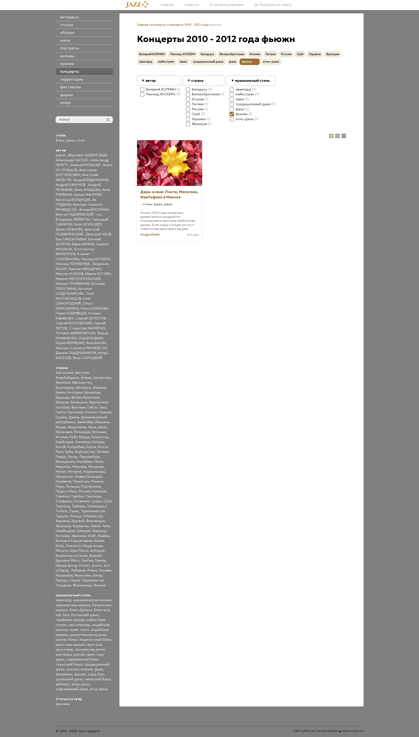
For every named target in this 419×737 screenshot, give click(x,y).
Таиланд (63, 506)
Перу (60, 486)
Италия (62, 437)
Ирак (92, 427)
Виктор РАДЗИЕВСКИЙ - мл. (79, 214)
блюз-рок (102, 610)
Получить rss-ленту (275, 5)
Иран (102, 427)
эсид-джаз (81, 684)
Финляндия (95, 521)
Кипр (60, 546)
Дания (73, 417)
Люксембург (89, 457)
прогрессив (84, 649)
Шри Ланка (79, 550)
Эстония (63, 536)
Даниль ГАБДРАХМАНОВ (76, 353)
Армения (63, 382)
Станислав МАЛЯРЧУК (87, 328)
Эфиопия (78, 536)
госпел (61, 625)
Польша (72, 486)
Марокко (63, 467)
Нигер (97, 575)
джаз (70, 140)
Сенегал (62, 496)
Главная (167, 5)
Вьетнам (78, 407)
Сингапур (93, 496)
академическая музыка (92, 600)
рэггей (79, 654)
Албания (97, 550)
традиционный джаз (208, 62)
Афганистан (82, 382)
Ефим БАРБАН (83, 244)
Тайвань (78, 506)
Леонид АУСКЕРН (95, 259)
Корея (91, 447)
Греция (105, 412)
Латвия (102, 452)
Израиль (102, 422)
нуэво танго (79, 630)
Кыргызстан (85, 452)
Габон (92, 407)
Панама (97, 481)
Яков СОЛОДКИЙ (87, 358)
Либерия (78, 570)
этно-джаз (99, 689)
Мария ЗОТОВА (98, 274)
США (107, 501)
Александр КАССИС (72, 160)
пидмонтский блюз (95, 639)
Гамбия (87, 560)
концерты (158, 25)
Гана (102, 407)
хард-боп (96, 674)
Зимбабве (85, 422)
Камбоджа (65, 442)
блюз (60, 140)
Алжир (86, 378)
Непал (61, 471)
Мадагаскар (93, 546)
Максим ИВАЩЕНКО (85, 269)
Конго (97, 565)
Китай (61, 447)
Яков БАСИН (96, 343)
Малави (105, 570)
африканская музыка (73, 605)
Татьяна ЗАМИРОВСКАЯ (75, 333)
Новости (192, 5)
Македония (65, 461)
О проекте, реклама (227, 5)
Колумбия (76, 447)
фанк (99, 669)
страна (197, 80)
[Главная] (138, 5)
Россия (84, 491)
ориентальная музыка (88, 635)
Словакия (63, 501)
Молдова (96, 467)
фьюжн (80, 674)
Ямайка (103, 536)
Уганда (75, 516)
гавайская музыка (70, 620)
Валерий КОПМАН (94, 209)
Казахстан (100, 437)
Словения (81, 501)
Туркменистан (93, 511)
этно (81, 140)
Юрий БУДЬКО (91, 338)
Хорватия (81, 526)
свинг (90, 654)
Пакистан (81, 481)
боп (66, 615)
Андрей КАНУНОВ (71, 185)
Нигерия (74, 471)
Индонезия (77, 427)
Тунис (74, 511)
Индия (61, 427)
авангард (63, 600)
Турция (62, 516)
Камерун (82, 442)
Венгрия (62, 402)
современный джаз (72, 689)
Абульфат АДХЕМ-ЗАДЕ (88, 155)
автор (150, 80)
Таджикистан (93, 580)
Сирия (75, 580)
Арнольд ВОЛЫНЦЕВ (73, 200)
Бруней (95, 556)
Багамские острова (72, 556)
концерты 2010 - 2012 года (188, 25)
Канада (98, 442)
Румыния (99, 491)
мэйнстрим (96, 620)
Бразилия (92, 392)
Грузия (61, 417)
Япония (100, 585)
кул (58, 615)
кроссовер (64, 649)
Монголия (83, 575)
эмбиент (63, 684)
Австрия (82, 372)
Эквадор (99, 531)
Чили (106, 526)
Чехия (95, 526)
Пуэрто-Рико (66, 491)
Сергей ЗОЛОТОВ (91, 318)
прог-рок (94, 645)
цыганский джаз (69, 679)
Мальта (62, 550)
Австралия (64, 372)
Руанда (62, 580)
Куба (69, 452)
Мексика (79, 467)
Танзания (63, 585)
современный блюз (82, 659)
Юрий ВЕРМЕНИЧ (70, 343)
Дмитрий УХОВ (98, 234)
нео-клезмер (79, 625)
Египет (84, 565)
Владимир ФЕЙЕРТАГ (73, 219)
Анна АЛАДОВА (87, 190)
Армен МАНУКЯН (88, 194)
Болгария (75, 392)
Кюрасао (73, 546)
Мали (98, 461)
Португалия (91, 486)
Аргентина (102, 378)
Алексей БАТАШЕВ (85, 165)
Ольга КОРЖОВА (94, 308)
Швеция (83, 531)
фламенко (64, 674)
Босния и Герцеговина (74, 541)
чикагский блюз (98, 679)
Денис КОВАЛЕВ (69, 229)
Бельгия (99, 387)
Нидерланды (94, 471)
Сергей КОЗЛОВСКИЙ (74, 323)
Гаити (60, 412)
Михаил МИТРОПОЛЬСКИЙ (78, 279)
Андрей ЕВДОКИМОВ (91, 180)
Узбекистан (92, 516)
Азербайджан (67, 378)
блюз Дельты (81, 610)
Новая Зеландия (88, 476)
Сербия (77, 496)
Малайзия (84, 461)
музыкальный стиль (252, 80)
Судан (96, 501)
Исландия (82, 432)
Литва (73, 457)
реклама (63, 704)
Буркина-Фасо (67, 560)
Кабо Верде (80, 437)
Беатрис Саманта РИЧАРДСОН (81, 348)
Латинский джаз (85, 615)
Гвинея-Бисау (66, 565)
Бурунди (63, 397)
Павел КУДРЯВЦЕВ (71, 313)
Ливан (61, 457)
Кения (99, 541)
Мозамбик (64, 575)
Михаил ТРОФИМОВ (72, 283)
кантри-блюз (67, 639)
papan (61, 155)
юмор (65, 102)
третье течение (79, 669)
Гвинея (100, 560)
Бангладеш (65, 387)
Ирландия (64, 432)
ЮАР (92, 536)
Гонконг (90, 412)
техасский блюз (69, 664)
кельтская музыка (70, 645)
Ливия (92, 570)
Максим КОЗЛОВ (69, 274)
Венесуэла (79, 402)
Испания (99, 432)
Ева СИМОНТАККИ (71, 239)
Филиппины (82, 585)
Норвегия (63, 481)
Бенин (61, 392)
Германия (75, 412)
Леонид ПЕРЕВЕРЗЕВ (73, 264)
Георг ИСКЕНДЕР (87, 224)
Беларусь (83, 387)
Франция (63, 526)
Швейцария (65, 531)
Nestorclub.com (353, 730)
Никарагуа (64, 476)
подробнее (149, 234)
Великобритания (85, 397)
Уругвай (77, 521)
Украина (63, 521)
